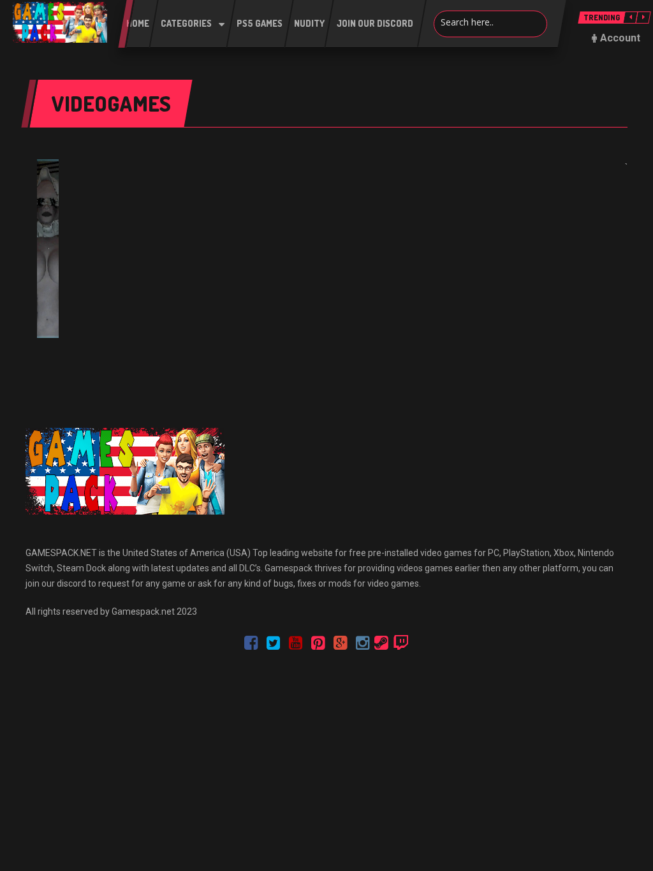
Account (620, 38)
